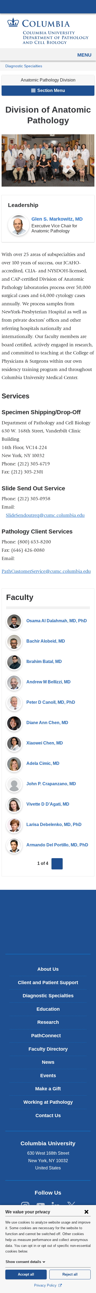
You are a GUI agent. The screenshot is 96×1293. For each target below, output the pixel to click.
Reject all (70, 1274)
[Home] (48, 31)
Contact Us (48, 1115)
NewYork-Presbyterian (48, 922)
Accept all (26, 1274)
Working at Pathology (48, 1102)
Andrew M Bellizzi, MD (48, 682)
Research (48, 1022)
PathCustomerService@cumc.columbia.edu (48, 571)
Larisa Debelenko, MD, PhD (54, 824)
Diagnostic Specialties (23, 66)
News (48, 1062)
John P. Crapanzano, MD (51, 783)
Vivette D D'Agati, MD (47, 804)
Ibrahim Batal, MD (44, 661)
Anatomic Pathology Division (48, 80)
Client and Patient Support (48, 982)
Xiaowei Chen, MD (44, 743)
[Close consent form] (86, 1211)
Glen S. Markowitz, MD (57, 219)
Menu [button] (84, 55)
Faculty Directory (48, 1049)
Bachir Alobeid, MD (45, 641)
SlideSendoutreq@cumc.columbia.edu (45, 515)
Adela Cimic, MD (42, 763)
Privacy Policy (46, 1285)
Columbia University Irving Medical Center (48, 6)
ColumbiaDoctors (48, 938)
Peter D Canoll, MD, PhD (50, 702)
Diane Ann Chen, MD (47, 722)
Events (48, 1075)
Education (48, 1009)
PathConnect (50, 1037)
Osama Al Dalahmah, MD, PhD (56, 620)
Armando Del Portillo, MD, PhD (57, 845)
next (57, 864)
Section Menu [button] (50, 90)
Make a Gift (48, 1088)
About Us (48, 969)
